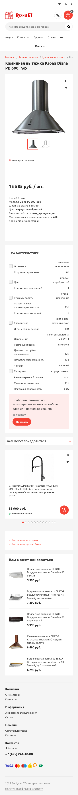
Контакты (11, 699)
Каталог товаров (28, 56)
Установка (20, 266)
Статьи (52, 37)
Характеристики (25, 253)
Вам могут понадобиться (26, 441)
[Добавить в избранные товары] (68, 462)
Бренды (38, 37)
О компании (12, 694)
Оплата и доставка (16, 730)
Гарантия (10, 735)
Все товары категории (24, 539)
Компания (23, 37)
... (61, 36)
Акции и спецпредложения (21, 712)
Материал (20, 371)
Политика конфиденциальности (24, 788)
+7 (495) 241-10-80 (57, 15)
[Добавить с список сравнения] (68, 455)
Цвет (17, 282)
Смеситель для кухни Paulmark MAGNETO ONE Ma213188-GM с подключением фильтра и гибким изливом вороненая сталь (33, 490)
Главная (10, 56)
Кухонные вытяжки (53, 56)
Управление (21, 322)
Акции (9, 37)
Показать (22, 421)
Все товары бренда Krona (26, 543)
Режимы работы (24, 297)
